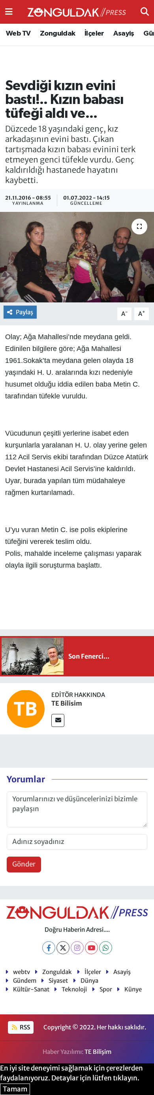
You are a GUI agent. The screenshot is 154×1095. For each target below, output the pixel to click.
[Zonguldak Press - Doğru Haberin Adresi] (76, 12)
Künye (133, 989)
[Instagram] (77, 947)
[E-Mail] (57, 720)
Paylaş (24, 312)
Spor (106, 989)
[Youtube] (91, 947)
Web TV (18, 33)
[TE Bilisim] (26, 708)
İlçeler (94, 33)
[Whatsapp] (105, 947)
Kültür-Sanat (31, 989)
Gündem (24, 980)
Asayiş (123, 33)
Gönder (24, 864)
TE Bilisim (66, 703)
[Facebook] (48, 947)
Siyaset (58, 980)
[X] (62, 947)
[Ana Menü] (9, 11)
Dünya (89, 980)
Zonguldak (57, 33)
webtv (21, 972)
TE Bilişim (98, 1051)
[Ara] (145, 11)
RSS (24, 1027)
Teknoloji (74, 989)
